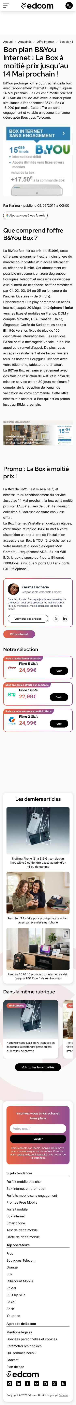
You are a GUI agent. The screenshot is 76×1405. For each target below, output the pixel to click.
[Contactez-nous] (69, 5)
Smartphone (15, 1223)
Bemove (63, 1395)
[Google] (9, 1383)
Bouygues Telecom (20, 1260)
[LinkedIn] (65, 618)
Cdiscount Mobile (19, 1281)
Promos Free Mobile (21, 1202)
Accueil (8, 41)
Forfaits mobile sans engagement (31, 1195)
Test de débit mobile (22, 1230)
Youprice (13, 1316)
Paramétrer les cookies (24, 1346)
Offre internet (45, 41)
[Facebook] (27, 1383)
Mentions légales (19, 1332)
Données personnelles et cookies (31, 1339)
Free (9, 1253)
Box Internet (17, 523)
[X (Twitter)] (56, 618)
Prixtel (11, 1288)
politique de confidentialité (32, 1154)
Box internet (15, 1216)
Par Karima (11, 205)
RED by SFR (15, 1295)
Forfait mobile (17, 1209)
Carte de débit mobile (23, 1237)
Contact (12, 1360)
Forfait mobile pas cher (24, 1182)
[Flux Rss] (63, 1383)
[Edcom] (37, 6)
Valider (38, 1139)
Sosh (10, 1309)
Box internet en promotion (26, 1188)
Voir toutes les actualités (38, 1067)
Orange (12, 1267)
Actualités (24, 41)
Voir (59, 671)
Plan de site (15, 1367)
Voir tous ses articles (28, 619)
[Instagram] (45, 1383)
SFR (9, 1274)
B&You (13, 370)
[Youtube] (36, 1383)
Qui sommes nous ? (21, 1353)
